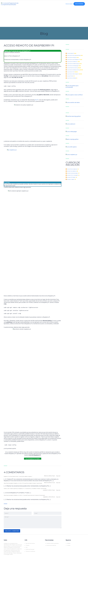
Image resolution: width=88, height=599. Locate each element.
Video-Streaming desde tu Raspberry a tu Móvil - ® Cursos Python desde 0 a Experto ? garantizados (23, 483)
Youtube (68, 545)
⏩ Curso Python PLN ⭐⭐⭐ (72, 71)
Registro (9, 596)
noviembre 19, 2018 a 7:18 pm (49, 490)
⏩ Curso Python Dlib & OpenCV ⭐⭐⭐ (74, 73)
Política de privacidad (49, 581)
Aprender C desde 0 (71, 179)
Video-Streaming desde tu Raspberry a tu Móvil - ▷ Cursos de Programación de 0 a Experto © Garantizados (24, 495)
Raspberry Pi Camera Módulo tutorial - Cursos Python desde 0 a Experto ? (18, 476)
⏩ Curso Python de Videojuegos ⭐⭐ (73, 65)
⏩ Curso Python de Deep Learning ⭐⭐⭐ (74, 69)
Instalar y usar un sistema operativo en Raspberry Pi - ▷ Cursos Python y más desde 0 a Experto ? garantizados (25, 488)
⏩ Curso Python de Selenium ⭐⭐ (73, 61)
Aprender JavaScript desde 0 (72, 173)
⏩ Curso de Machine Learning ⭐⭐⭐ (73, 67)
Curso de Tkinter (70, 75)
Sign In (13, 596)
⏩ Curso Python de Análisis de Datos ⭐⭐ (74, 55)
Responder (58, 475)
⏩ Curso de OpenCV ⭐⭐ (71, 53)
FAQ (26, 547)
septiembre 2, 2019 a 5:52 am (49, 496)
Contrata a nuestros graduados (52, 543)
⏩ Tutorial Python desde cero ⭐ (72, 169)
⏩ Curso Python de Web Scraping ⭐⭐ (74, 63)
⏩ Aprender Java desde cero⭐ (72, 171)
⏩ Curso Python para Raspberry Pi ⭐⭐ (74, 59)
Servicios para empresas (51, 545)
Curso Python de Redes (71, 78)
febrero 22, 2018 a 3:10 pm (49, 475)
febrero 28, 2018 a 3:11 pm (49, 482)
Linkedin (68, 543)
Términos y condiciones (30, 551)
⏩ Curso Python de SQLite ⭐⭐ (72, 57)
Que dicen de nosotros (30, 543)
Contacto (27, 545)
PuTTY (36, 100)
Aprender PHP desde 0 (71, 177)
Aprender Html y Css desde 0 (72, 175)
